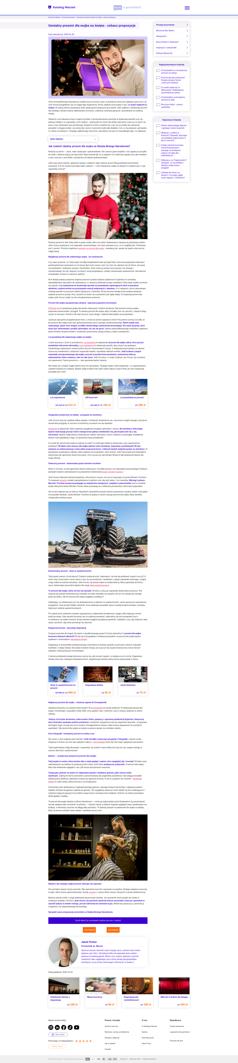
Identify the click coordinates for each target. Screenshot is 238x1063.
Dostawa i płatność (112, 1038)
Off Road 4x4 (54, 308)
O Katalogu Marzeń (149, 1026)
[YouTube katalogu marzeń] (76, 1028)
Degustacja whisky (94, 685)
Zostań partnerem (177, 1026)
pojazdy (63, 480)
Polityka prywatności (149, 1059)
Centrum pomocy (111, 1026)
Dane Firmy (146, 1043)
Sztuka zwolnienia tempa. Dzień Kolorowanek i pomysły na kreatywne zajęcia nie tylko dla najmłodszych (172, 150)
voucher (92, 892)
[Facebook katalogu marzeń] (63, 1028)
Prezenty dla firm (176, 1041)
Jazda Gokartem (127, 685)
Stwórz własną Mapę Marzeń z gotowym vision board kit (174, 126)
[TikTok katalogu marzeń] (70, 1028)
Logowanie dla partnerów (180, 1032)
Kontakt (108, 1049)
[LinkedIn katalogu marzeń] (57, 1028)
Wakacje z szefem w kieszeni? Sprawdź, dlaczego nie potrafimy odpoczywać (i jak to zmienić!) (174, 136)
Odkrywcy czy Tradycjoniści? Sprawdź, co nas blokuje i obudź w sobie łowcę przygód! (174, 164)
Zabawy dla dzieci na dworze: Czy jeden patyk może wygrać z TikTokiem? (173, 175)
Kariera (145, 1032)
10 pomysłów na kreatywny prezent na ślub (173, 98)
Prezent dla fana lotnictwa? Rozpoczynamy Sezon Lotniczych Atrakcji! (173, 80)
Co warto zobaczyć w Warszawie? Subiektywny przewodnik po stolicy (172, 90)
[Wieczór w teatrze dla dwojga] (174, 986)
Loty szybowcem (86, 345)
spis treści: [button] (56, 139)
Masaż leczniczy (94, 997)
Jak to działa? (110, 1043)
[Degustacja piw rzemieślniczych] (137, 986)
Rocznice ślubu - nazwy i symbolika (172, 105)
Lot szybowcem (57, 397)
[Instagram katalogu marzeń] (50, 1028)
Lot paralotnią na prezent (132, 397)
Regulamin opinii (135, 1059)
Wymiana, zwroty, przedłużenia (117, 1032)
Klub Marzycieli (148, 1038)
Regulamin (124, 1059)
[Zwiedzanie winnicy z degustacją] (63, 986)
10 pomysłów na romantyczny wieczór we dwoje (174, 71)
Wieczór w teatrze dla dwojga (174, 997)
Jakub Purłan (89, 942)
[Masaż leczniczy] (100, 986)
